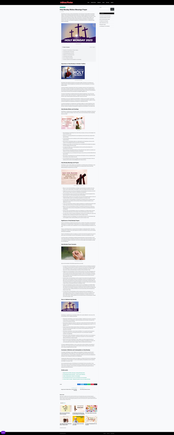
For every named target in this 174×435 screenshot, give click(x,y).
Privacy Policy (112, 433)
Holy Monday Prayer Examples (67, 56)
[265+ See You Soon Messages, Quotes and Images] (66, 408)
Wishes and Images (62, 7)
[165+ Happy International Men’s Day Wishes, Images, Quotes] (66, 419)
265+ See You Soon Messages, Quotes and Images (65, 413)
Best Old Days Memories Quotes (85, 389)
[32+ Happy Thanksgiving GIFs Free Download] (91, 419)
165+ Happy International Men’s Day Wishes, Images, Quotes (66, 424)
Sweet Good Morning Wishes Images (105, 19)
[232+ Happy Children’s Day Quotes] (91, 408)
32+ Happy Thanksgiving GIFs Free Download (91, 424)
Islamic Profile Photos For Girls (104, 22)
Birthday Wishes (93, 2)
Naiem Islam (62, 394)
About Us (105, 433)
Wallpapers (99, 2)
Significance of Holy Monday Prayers (68, 54)
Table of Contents (79, 47)
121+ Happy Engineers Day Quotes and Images (78, 424)
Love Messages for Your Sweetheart (105, 26)
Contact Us (108, 433)
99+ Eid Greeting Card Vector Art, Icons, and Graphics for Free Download (75, 377)
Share (3, 432)
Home (88, 2)
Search (100, 7)
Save (64, 24)
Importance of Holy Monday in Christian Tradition (70, 50)
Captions (112, 2)
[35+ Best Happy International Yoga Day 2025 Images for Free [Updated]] (78, 408)
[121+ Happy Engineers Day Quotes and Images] (78, 419)
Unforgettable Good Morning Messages (105, 15)
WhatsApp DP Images (103, 24)
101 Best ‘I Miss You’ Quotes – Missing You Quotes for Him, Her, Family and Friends (76, 379)
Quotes (103, 2)
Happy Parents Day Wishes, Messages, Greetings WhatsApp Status (74, 372)
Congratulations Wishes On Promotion (105, 17)
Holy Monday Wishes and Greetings (68, 51)
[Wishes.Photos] (66, 2)
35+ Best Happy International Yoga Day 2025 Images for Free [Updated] (78, 413)
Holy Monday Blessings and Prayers (68, 53)
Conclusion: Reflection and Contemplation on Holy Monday (72, 59)
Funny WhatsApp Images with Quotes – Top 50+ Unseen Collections (74, 374)
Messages (107, 2)
